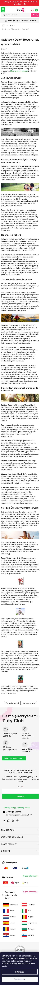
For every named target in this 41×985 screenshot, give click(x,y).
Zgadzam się (19, 979)
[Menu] (3, 9)
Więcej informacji (28, 897)
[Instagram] (8, 842)
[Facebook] (4, 842)
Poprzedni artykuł (11, 725)
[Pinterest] (17, 842)
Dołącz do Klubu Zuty (13, 780)
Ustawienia (19, 972)
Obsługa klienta (13, 834)
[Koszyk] (35, 9)
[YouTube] (13, 842)
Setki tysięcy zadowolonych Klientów (21, 21)
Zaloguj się (19, 818)
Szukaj (34, 15)
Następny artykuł (28, 725)
